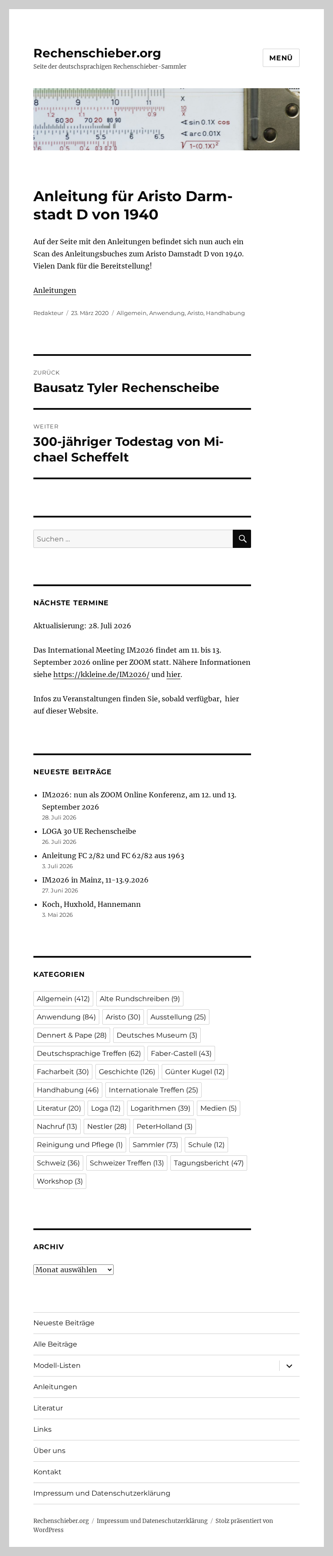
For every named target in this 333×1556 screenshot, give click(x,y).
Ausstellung (178, 1017)
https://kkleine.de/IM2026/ (101, 674)
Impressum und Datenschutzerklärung (101, 1493)
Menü (281, 58)
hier (173, 674)
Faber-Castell (181, 1053)
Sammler (155, 1145)
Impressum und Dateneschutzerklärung (152, 1521)
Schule (206, 1145)
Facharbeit (63, 1072)
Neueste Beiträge (64, 1323)
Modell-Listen (57, 1365)
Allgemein (132, 312)
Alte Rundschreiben (140, 999)
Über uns (49, 1451)
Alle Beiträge (55, 1344)
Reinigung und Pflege (80, 1145)
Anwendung (167, 312)
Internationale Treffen (153, 1090)
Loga (106, 1108)
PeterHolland (165, 1126)
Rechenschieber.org (97, 53)
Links (42, 1429)
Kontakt (47, 1472)
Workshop (60, 1181)
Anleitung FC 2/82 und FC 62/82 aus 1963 (113, 855)
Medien (218, 1108)
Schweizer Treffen (127, 1163)
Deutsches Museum (157, 1035)
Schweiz (58, 1163)
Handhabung (225, 312)
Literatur (59, 1108)
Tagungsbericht (209, 1163)
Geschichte (127, 1072)
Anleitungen (54, 290)
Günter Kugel (195, 1072)
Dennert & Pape (72, 1035)
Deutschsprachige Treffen (89, 1053)
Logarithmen (160, 1108)
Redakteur (48, 312)
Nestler (107, 1126)
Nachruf (57, 1126)
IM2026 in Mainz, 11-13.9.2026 (95, 880)
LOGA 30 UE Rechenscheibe (89, 831)
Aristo (195, 312)
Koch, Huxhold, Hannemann (91, 904)
